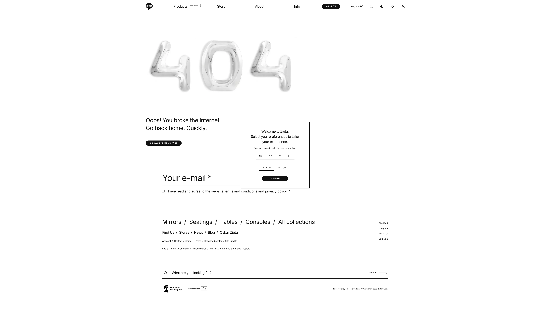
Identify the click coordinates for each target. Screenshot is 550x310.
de (270, 156)
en (260, 156)
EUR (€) (267, 167)
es (280, 156)
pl (289, 156)
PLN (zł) (282, 167)
